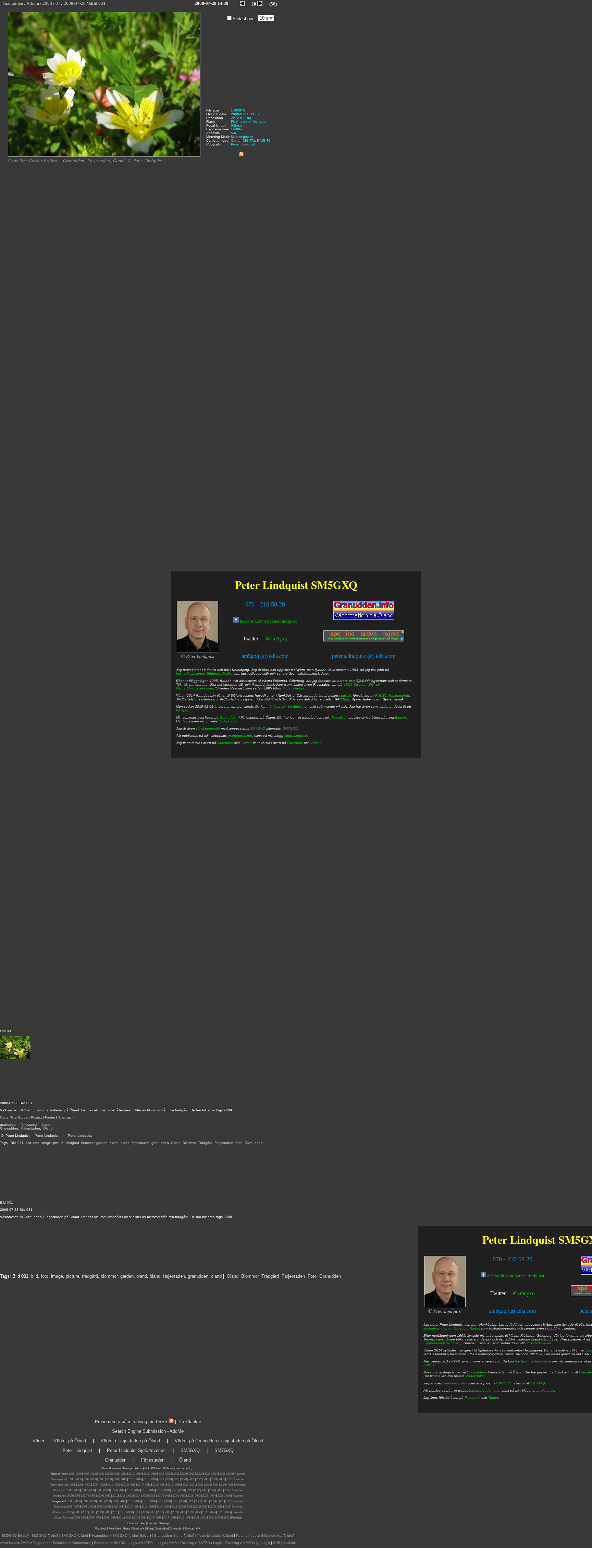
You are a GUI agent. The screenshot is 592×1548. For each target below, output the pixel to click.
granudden (8, 1124)
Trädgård (205, 1143)
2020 (184, 1473)
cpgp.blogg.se (543, 1390)
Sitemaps (127, 1468)
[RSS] (241, 153)
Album (139, 1468)
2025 (222, 1473)
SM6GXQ (68, 1535)
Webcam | (169, 1468)
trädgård (72, 1143)
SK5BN (119, 1543)
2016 (154, 1473)
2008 (94, 1473)
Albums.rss (59, 1512)
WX (147, 1468)
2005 (71, 1473)
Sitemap (64, 1117)
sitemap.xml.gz (185, 1468)
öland (45, 1124)
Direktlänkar (189, 1421)
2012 (123, 1473)
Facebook (472, 1397)
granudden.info (487, 1390)
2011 (116, 1473)
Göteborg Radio (466, 1328)
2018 (169, 1473)
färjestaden (29, 1124)
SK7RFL (148, 1543)
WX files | (156, 1468)
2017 (161, 1473)
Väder (38, 1440)
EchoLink (60, 1543)
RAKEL (381, 695)
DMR (25, 1543)
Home (126, 1528)
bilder (23, 1535)
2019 (176, 1473)
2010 (109, 1473)
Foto (239, 1143)
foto (36, 1143)
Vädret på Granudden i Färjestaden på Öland (219, 1440)
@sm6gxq (524, 1293)
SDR (276, 1543)
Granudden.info (111, 1468)
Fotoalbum (340, 717)
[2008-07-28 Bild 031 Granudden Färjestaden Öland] (104, 155)
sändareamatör (455, 1383)
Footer (50, 1117)
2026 (230, 1473)
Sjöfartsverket (540, 1343)
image (46, 1143)
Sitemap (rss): (59, 1479)
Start (142, 1523)
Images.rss (59, 1495)
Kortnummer (81, 1543)
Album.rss (59, 1490)
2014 (138, 1473)
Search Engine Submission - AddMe (148, 1431)
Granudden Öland (168, 1535)
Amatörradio (9, 1543)
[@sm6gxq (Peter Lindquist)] (506, 1294)
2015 (146, 1473)
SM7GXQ (537, 1383)
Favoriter (240, 1473)
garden (102, 1143)
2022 (199, 1473)
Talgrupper (41, 1543)
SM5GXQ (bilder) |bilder (130, 1535)
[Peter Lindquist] (444, 1306)
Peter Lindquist (47, 1135)
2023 (207, 1473)
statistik (345, 695)
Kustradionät (399, 695)
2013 (131, 1473)
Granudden (9, 1128)
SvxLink (289, 1543)
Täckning (187, 1543)
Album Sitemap (63, 1517)
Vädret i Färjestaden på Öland (130, 1440)
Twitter (498, 1293)
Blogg (149, 1528)
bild (28, 1143)
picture (58, 1143)
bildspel (429, 1365)
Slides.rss (59, 1506)
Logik (132, 1543)
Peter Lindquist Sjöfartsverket (136, 1450)
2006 (79, 1473)
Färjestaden (30, 1128)
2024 (215, 1473)
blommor (87, 1143)
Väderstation (476, 1376)
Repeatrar (102, 1543)
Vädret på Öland (70, 1440)
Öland (48, 1128)
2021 (191, 1473)
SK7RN (204, 1543)
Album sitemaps (59, 1484)
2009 (101, 1473)
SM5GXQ (505, 1383)
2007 (86, 1473)
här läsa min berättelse (533, 1361)
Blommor (189, 1143)
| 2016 (158, 1517)
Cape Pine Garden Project (21, 1117)
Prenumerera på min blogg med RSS (131, 1421)
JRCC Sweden (355, 684)
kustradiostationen (438, 1328)
